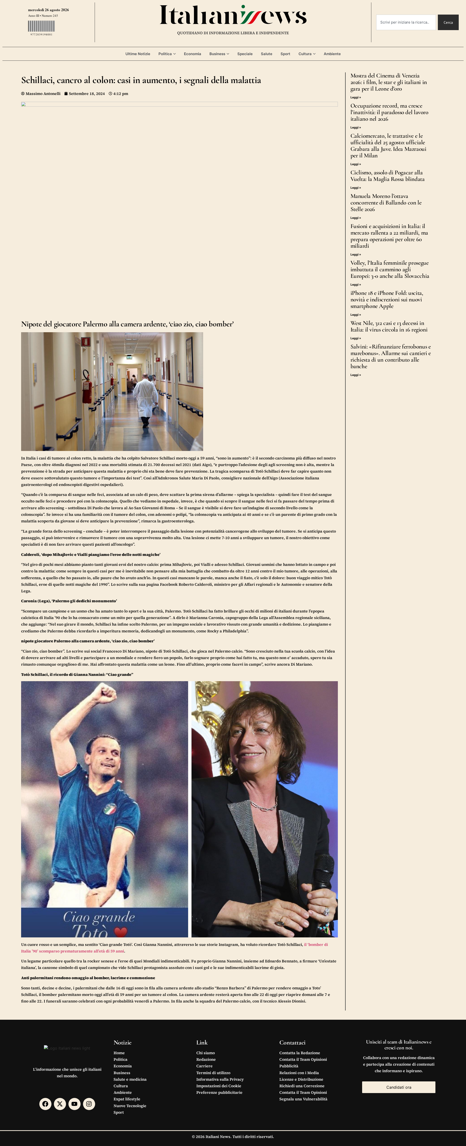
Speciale (245, 53)
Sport (285, 53)
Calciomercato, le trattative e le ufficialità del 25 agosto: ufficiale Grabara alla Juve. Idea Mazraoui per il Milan (388, 145)
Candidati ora (398, 1087)
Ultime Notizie (137, 53)
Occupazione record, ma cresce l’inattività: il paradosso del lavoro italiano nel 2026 (389, 112)
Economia (192, 53)
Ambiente (332, 53)
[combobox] (406, 22)
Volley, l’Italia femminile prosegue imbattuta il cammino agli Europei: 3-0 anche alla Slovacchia (389, 269)
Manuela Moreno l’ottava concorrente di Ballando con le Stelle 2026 (386, 202)
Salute (266, 53)
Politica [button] (165, 53)
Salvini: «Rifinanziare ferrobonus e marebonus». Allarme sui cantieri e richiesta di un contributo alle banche (390, 356)
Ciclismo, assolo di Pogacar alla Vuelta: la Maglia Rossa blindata (387, 176)
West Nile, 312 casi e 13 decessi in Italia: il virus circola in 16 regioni (389, 326)
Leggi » (355, 97)
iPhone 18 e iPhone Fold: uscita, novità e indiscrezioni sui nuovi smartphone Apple (386, 299)
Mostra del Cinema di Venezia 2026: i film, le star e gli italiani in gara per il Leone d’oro (388, 82)
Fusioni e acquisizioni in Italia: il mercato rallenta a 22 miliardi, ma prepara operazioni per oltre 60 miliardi (389, 235)
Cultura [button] (305, 53)
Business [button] (217, 53)
